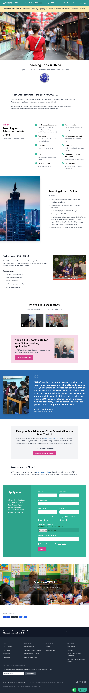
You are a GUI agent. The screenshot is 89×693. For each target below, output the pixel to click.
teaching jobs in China (43, 472)
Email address (42, 500)
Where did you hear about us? (47, 535)
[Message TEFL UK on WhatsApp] (74, 690)
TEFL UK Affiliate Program (32, 650)
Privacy (38, 686)
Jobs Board (6, 657)
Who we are (71, 646)
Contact (69, 650)
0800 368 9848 (8, 682)
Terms (32, 686)
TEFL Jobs (6, 650)
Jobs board (67, 3)
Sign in (48, 646)
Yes (41, 520)
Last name (62, 492)
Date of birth (42, 508)
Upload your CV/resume (50, 525)
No (47, 520)
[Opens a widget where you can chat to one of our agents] (82, 690)
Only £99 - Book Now (24, 358)
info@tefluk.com (18, 512)
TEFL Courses (7, 646)
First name (41, 492)
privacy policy (62, 544)
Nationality (62, 508)
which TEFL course (42, 587)
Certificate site (50, 650)
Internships (6, 653)
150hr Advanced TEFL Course (44, 8)
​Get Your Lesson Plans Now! (44, 453)
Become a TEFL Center (31, 653)
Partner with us (29, 646)
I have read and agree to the (53, 544)
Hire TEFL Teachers (30, 657)
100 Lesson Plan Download (53, 438)
